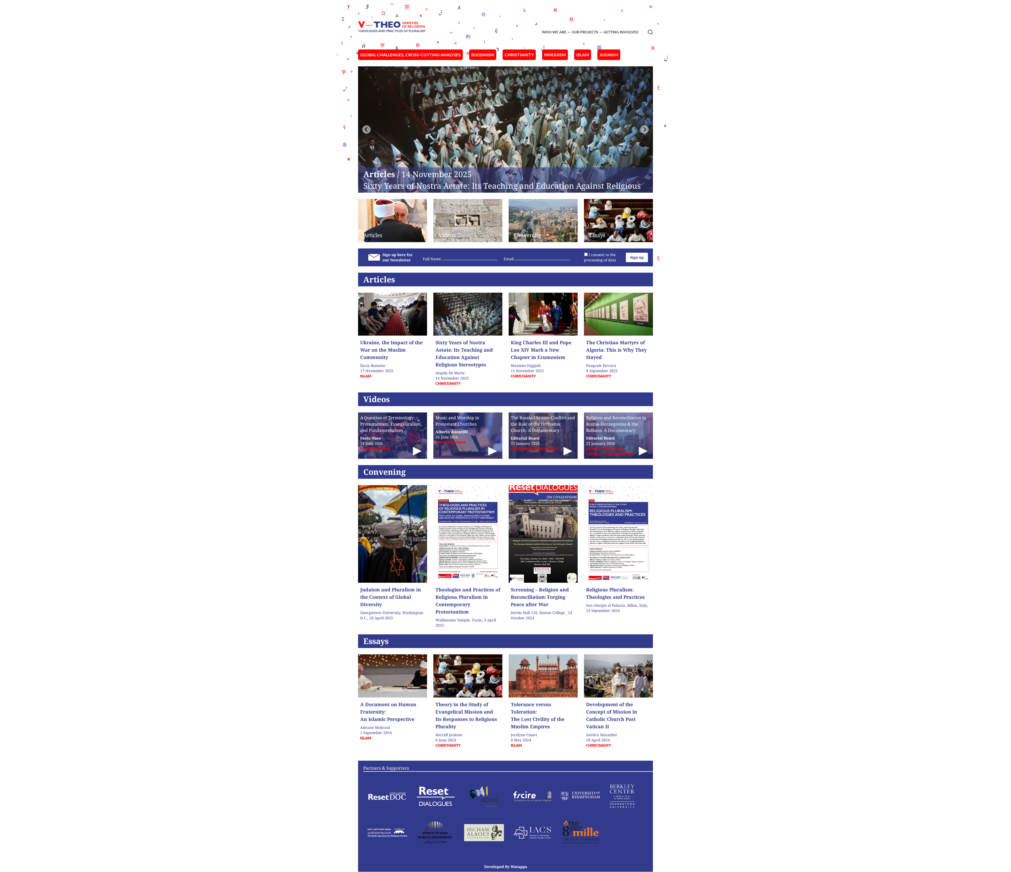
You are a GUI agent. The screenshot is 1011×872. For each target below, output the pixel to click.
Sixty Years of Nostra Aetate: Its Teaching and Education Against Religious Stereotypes (502, 190)
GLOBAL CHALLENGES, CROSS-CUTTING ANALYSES (410, 54)
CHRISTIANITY (519, 54)
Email (509, 258)
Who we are (554, 32)
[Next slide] (644, 129)
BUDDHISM (482, 54)
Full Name (432, 258)
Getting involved (620, 32)
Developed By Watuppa (505, 866)
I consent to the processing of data (600, 257)
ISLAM (582, 54)
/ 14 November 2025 (418, 174)
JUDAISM (608, 54)
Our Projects (585, 32)
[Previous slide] (366, 129)
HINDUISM (555, 54)
